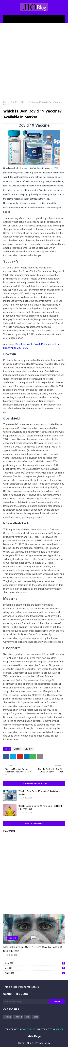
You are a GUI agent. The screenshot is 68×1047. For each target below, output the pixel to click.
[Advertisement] (34, 62)
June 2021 (34, 963)
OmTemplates (30, 1029)
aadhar (60, 1029)
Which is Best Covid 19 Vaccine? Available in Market (39, 793)
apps (36, 1017)
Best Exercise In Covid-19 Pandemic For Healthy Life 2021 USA (40, 807)
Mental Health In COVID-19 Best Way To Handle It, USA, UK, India (33, 949)
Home (6, 102)
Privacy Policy (42, 1043)
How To (18, 1017)
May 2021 (34, 968)
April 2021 (34, 973)
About (30, 1043)
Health (8, 1017)
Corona (17, 749)
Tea (27, 1017)
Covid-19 (14, 102)
